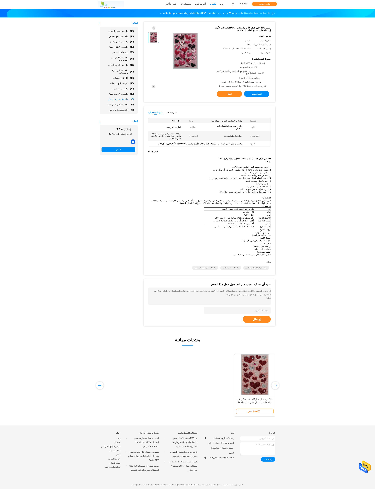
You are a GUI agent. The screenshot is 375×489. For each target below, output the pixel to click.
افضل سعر (256, 93)
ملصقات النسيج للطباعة (121, 65)
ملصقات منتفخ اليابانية (149, 433)
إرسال (257, 319)
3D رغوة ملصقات (123, 78)
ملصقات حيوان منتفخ (122, 42)
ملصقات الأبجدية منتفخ (121, 94)
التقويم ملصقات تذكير (122, 110)
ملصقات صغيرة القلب (231, 268)
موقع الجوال (115, 463)
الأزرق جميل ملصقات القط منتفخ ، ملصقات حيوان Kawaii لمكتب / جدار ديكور (182, 466)
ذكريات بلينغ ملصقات (122, 83)
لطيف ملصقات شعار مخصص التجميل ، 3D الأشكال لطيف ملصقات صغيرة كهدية (146, 442)
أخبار (118, 454)
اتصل (118, 149)
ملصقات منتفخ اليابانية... (121, 31)
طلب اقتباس (264, 4)
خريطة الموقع (114, 459)
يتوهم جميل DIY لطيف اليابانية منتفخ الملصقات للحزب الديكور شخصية (144, 468)
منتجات (117, 442)
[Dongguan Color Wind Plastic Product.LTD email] (133, 141)
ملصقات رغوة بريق (123, 88)
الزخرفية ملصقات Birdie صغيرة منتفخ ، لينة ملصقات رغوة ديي (183, 454)
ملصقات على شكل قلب (121, 99)
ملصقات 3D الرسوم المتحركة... (122, 58)
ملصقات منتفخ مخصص (121, 36)
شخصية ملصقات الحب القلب (256, 268)
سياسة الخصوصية (112, 467)
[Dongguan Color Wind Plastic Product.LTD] (111, 4)
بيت (118, 438)
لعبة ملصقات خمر (123, 52)
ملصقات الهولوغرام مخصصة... (123, 71)
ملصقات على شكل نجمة (120, 104)
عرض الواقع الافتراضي (110, 446)
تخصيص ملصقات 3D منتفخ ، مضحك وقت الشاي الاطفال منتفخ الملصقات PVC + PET (143, 456)
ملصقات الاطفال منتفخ (121, 47)
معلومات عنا (115, 450)
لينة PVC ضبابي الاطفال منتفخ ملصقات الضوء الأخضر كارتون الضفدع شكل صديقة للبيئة (184, 442)
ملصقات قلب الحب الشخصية (205, 268)
